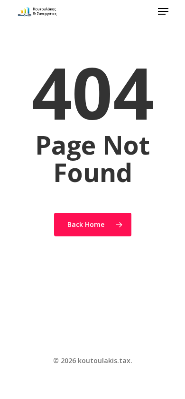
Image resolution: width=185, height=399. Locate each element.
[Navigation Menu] (163, 11)
